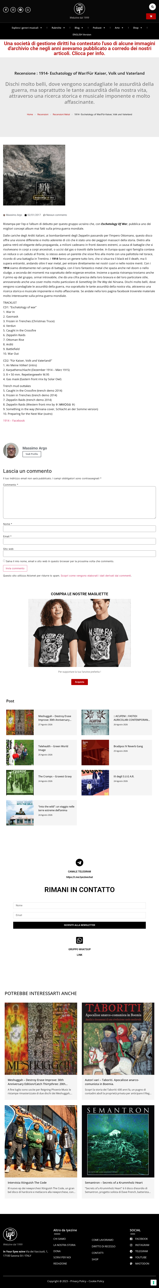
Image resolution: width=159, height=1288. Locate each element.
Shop (136, 27)
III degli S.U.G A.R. (124, 776)
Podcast (97, 27)
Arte (117, 27)
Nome (7, 524)
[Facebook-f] (6, 10)
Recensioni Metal (61, 114)
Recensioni (42, 114)
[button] (152, 6)
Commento (10, 484)
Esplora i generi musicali (25, 27)
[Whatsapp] (28, 10)
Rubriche (56, 27)
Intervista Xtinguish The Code (27, 1182)
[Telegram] (20, 10)
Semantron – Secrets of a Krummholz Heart (114, 1182)
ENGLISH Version (82, 34)
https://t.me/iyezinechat (79, 877)
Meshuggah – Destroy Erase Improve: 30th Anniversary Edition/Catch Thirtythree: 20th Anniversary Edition (36, 1084)
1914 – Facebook (14, 420)
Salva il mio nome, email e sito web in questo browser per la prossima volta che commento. (60, 561)
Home (30, 114)
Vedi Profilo (32, 454)
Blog (77, 27)
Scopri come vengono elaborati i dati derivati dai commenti (96, 575)
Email (7, 536)
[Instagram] (13, 10)
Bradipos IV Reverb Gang (128, 746)
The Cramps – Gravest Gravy (55, 776)
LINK (79, 954)
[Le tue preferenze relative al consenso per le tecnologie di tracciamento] (154, 1283)
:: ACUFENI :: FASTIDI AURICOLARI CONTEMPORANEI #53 (132, 719)
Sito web (8, 549)
